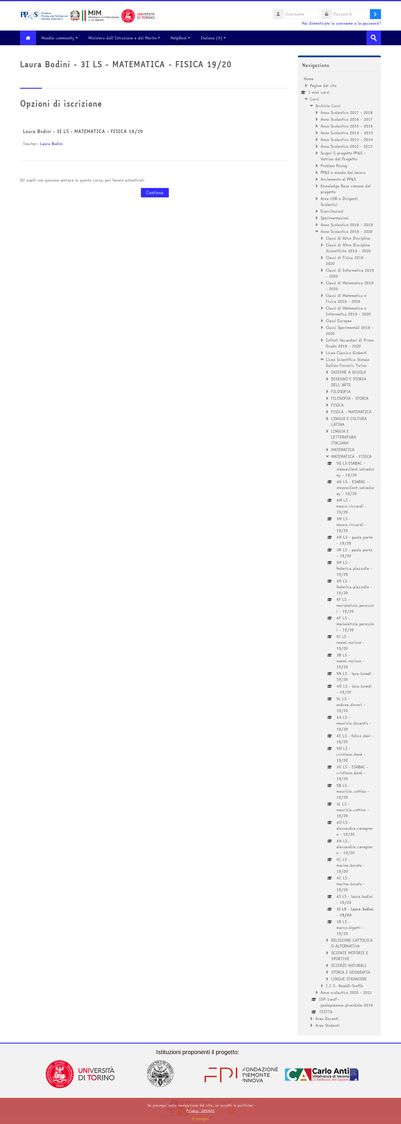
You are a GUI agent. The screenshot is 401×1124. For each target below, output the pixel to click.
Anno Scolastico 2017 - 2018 (347, 112)
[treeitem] (339, 552)
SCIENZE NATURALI (348, 965)
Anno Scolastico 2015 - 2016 (347, 126)
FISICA (337, 405)
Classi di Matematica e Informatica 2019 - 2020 (348, 311)
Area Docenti (326, 1018)
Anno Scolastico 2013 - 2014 (347, 139)
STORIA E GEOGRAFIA (350, 972)
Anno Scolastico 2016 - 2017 (347, 119)
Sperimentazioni (335, 218)
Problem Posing (334, 166)
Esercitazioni (332, 211)
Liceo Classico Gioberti (346, 353)
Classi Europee (339, 321)
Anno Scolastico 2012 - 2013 (347, 146)
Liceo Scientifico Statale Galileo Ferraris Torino (347, 362)
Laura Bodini (51, 144)
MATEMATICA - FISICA (351, 456)
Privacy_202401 (200, 1110)
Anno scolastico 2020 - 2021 (346, 992)
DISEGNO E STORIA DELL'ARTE (348, 382)
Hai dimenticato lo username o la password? (341, 23)
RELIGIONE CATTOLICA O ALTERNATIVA (352, 943)
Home (309, 79)
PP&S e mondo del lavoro (343, 172)
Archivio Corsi (328, 106)
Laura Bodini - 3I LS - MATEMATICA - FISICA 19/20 (83, 131)
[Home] (87, 15)
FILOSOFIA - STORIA (349, 398)
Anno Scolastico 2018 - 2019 (347, 225)
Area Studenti (327, 1025)
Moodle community (57, 38)
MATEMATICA (342, 450)
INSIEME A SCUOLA (348, 372)
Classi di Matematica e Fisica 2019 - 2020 (346, 298)
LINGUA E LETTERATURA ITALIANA (343, 437)
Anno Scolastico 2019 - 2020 (347, 231)
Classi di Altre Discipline (348, 238)
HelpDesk (179, 38)
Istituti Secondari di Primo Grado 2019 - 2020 (350, 343)
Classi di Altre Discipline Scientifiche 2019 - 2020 (348, 248)
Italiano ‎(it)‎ (211, 38)
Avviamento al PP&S (338, 179)
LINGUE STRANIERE (349, 979)
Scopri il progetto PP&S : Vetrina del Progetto (343, 156)
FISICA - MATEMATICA (351, 412)
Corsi (314, 99)
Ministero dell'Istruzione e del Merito (122, 38)
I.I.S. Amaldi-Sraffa (344, 986)
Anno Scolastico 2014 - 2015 (347, 133)
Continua (155, 192)
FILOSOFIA (341, 391)
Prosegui (200, 1118)
